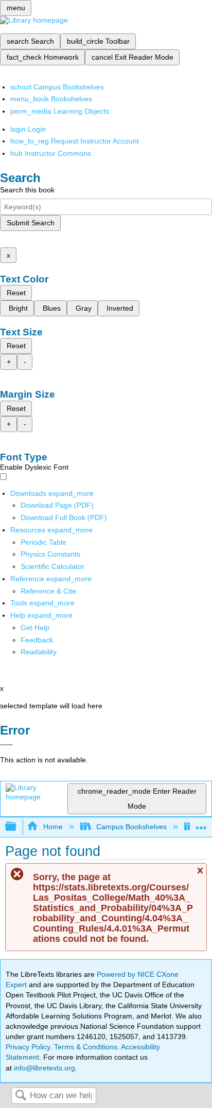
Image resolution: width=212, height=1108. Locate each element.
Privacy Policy (28, 1047)
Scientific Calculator (52, 566)
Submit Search (31, 223)
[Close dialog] (6, 744)
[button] (37, 640)
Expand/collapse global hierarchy (17, 826)
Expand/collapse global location (201, 823)
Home (52, 827)
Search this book (27, 190)
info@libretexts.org (43, 1068)
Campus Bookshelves (131, 827)
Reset (16, 293)
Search (20, 1096)
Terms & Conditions (85, 1047)
